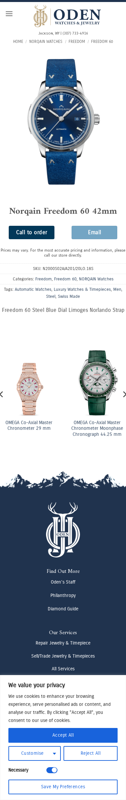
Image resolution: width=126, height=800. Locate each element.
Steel (50, 296)
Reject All (90, 753)
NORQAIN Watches (45, 41)
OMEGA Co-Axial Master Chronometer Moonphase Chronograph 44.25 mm (81, 428)
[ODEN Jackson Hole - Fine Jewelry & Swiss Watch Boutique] (67, 16)
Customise (32, 753)
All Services (63, 669)
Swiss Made (69, 296)
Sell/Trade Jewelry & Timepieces (63, 656)
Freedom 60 (102, 41)
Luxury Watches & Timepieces (82, 289)
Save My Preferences (63, 787)
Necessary (18, 770)
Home (18, 41)
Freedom (77, 41)
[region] (63, 737)
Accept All (63, 735)
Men (117, 289)
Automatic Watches (33, 289)
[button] (9, 13)
